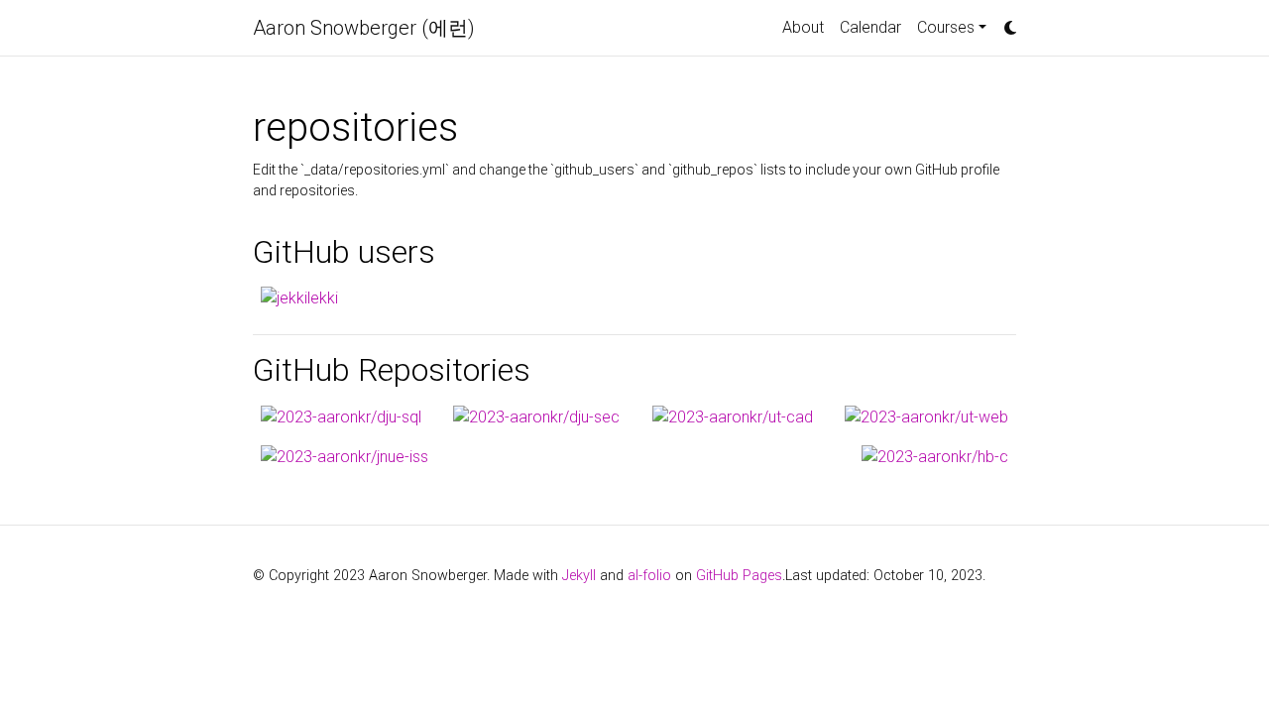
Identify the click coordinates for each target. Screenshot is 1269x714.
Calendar (870, 27)
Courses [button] (946, 27)
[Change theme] (1005, 22)
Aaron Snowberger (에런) (364, 28)
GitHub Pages (739, 575)
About (803, 27)
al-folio (649, 575)
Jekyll (579, 575)
